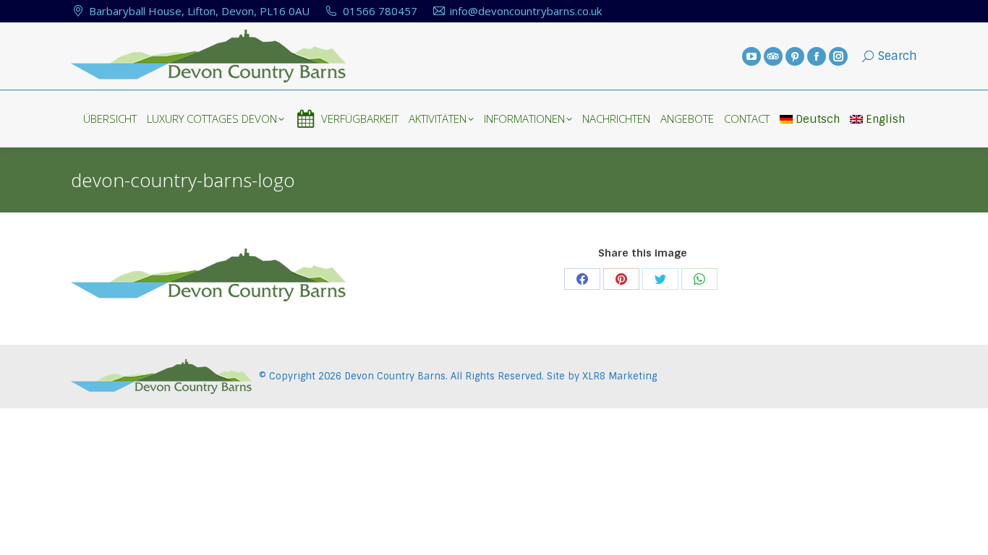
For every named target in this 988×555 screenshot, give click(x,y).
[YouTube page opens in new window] (751, 56)
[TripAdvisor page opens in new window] (773, 56)
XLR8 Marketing (619, 376)
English (885, 119)
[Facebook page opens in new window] (816, 56)
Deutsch (818, 119)
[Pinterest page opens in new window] (794, 56)
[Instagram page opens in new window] (838, 56)
